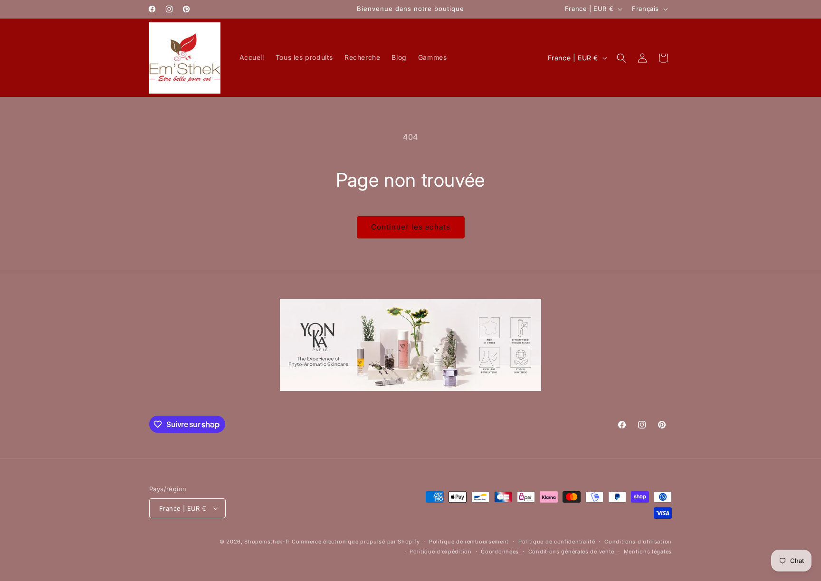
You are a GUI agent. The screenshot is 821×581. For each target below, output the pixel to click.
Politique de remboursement (469, 541)
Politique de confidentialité (556, 541)
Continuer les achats (410, 226)
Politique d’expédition (440, 551)
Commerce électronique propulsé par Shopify (356, 541)
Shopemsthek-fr (267, 541)
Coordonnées (500, 551)
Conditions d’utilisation (638, 541)
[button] (621, 58)
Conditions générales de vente (571, 551)
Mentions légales (648, 551)
